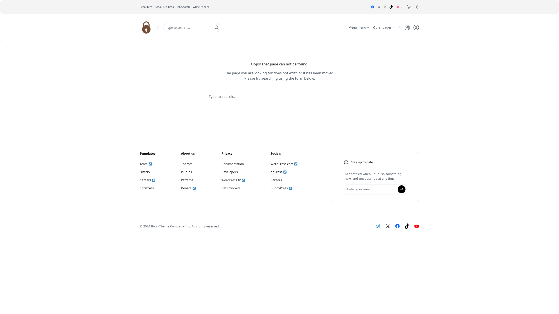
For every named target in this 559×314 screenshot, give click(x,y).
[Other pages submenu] (393, 27)
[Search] (347, 96)
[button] (417, 7)
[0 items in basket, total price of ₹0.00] (408, 7)
